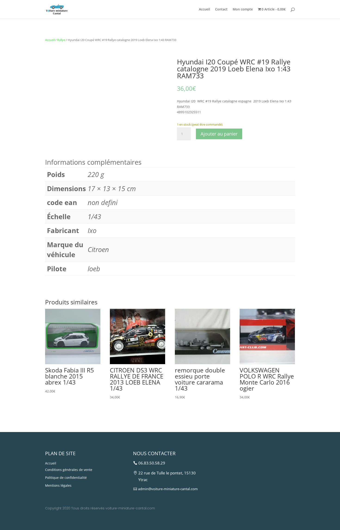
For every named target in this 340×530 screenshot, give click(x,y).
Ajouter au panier (219, 134)
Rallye (61, 40)
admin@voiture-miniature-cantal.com (168, 488)
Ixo (92, 230)
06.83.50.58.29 (151, 463)
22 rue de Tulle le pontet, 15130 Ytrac (167, 476)
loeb (94, 268)
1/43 (94, 216)
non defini (102, 202)
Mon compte (243, 9)
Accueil (204, 9)
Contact (221, 9)
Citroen (98, 249)
